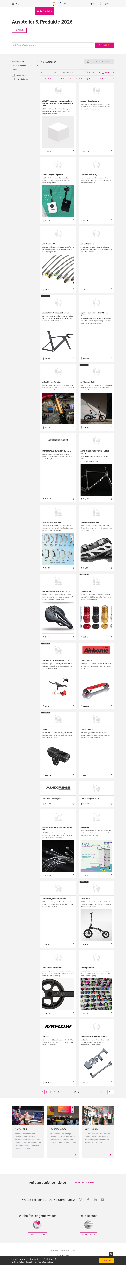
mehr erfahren (88, 1235)
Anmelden (106, 1261)
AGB (73, 1251)
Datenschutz (65, 1251)
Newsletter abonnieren (84, 1182)
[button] (25, 61)
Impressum (54, 1251)
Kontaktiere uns (37, 1235)
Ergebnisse (103, 1092)
